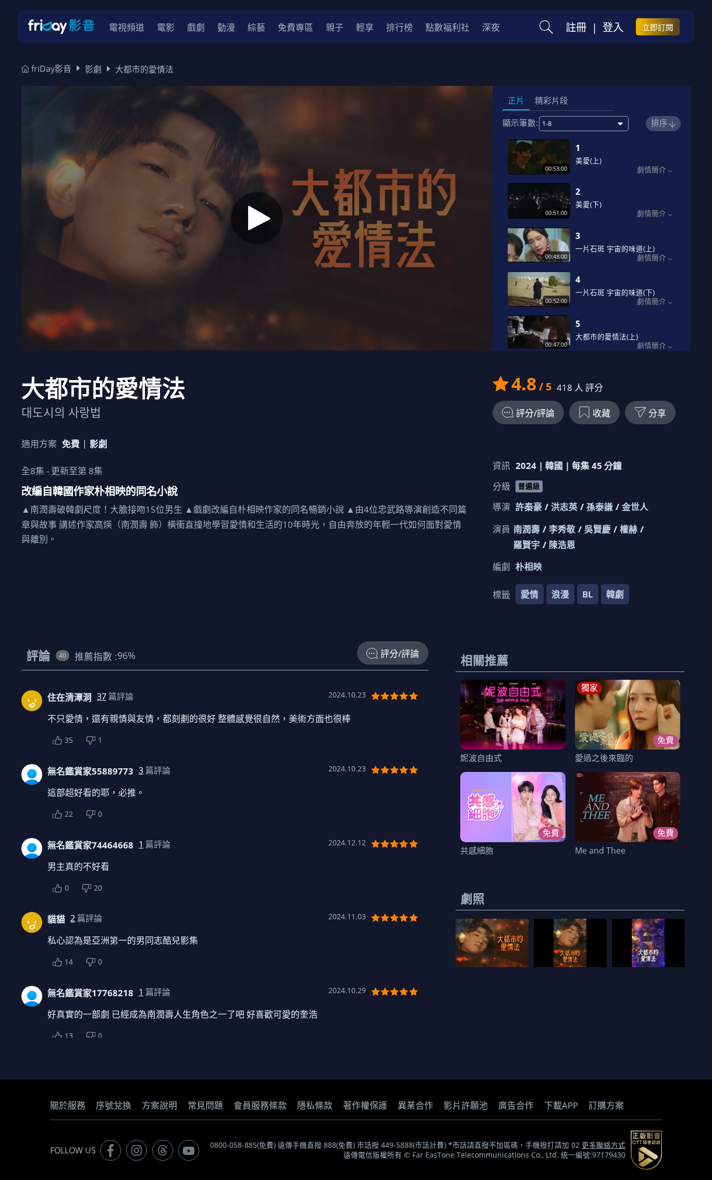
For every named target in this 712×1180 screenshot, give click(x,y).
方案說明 (159, 1105)
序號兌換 (113, 1105)
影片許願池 (466, 1105)
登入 (613, 27)
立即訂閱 (657, 27)
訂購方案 (606, 1105)
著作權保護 (365, 1105)
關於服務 (67, 1105)
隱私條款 (315, 1105)
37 (101, 696)
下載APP (561, 1105)
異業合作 (415, 1105)
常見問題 (205, 1105)
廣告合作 (516, 1105)
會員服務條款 (260, 1105)
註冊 (576, 27)
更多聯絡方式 (603, 1145)
